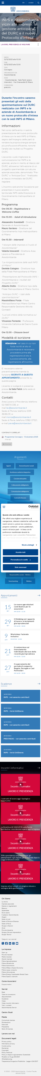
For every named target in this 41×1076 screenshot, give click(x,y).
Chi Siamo (6, 899)
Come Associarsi (9, 981)
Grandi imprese (7, 959)
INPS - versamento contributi (16, 697)
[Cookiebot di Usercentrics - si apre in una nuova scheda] (28, 506)
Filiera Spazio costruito (10, 976)
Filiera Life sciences (8, 972)
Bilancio (4, 908)
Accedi (30, 2)
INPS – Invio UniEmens (14, 711)
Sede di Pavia (6, 923)
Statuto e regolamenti (9, 906)
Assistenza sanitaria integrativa (20, 472)
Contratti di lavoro (20, 498)
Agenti (8, 466)
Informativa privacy (8, 1043)
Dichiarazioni (6, 1022)
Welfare (29, 581)
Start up (4, 952)
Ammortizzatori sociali (26, 466)
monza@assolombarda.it (18, 417)
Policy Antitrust (7, 1052)
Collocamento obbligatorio (20, 485)
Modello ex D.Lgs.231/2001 (11, 1057)
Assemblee (5, 910)
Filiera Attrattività (8, 963)
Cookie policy (6, 1046)
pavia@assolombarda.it (19, 423)
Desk (3, 992)
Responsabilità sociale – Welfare (20, 575)
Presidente (5, 1026)
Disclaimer (5, 1048)
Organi (4, 917)
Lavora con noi (8, 1034)
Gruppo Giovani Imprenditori (11, 932)
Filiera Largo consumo (9, 970)
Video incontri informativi (10, 1003)
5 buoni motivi (6, 984)
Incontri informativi (12, 767)
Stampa (8, 444)
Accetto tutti (20, 552)
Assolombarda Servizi (9, 1007)
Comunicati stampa (8, 1020)
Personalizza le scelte (19, 560)
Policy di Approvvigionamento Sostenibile (16, 1054)
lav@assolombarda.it (16, 408)
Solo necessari (20, 567)
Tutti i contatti (6, 1005)
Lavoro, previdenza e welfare (15, 44)
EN (23, 2)
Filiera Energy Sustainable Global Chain (15, 974)
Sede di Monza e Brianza (10, 921)
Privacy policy (6, 1041)
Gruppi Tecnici (6, 934)
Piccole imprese (7, 954)
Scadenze (6, 683)
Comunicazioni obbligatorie (20, 491)
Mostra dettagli (28, 545)
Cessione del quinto (20, 479)
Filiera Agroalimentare (9, 961)
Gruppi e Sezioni (7, 926)
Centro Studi (7, 1012)
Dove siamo (6, 912)
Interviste (5, 1024)
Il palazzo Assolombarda (10, 915)
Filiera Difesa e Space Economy (12, 968)
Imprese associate (8, 904)
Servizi (4, 989)
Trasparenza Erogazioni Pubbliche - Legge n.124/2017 (20, 1061)
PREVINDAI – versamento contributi (20, 739)
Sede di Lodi (6, 919)
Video (4, 1001)
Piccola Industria (7, 930)
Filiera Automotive (8, 965)
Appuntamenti (9, 595)
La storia (5, 901)
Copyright (5, 1050)
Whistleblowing (7, 1059)
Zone (3, 928)
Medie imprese (7, 957)
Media (4, 1017)
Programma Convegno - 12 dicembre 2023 (21, 437)
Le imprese (6, 949)
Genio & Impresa (7, 1029)
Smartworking (13, 581)
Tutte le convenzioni (8, 994)
